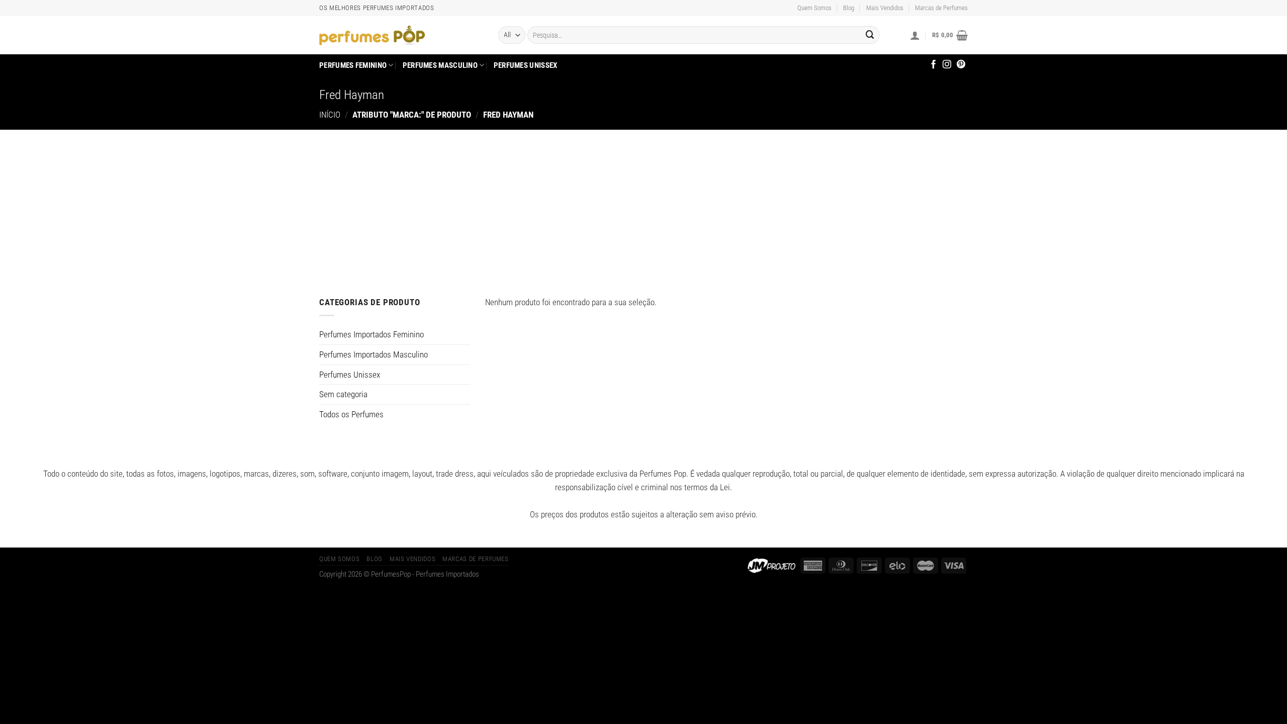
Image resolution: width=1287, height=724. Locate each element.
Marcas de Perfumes (941, 8)
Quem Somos (814, 8)
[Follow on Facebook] (933, 65)
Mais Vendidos (884, 8)
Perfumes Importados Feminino (371, 334)
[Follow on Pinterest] (961, 65)
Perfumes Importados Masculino (373, 354)
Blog (848, 8)
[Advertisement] (643, 205)
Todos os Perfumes (351, 414)
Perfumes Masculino (440, 65)
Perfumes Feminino (353, 65)
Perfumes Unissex (526, 65)
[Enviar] (870, 35)
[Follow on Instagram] (947, 65)
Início (329, 115)
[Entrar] (915, 35)
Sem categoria (343, 394)
